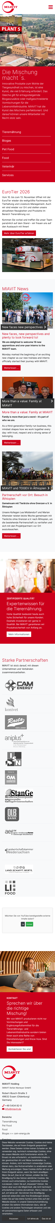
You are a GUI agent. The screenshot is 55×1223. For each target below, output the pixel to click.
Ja (23, 924)
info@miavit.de (13, 1109)
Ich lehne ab (33, 1218)
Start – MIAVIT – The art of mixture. (9, 7)
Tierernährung (11, 132)
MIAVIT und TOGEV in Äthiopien (24, 488)
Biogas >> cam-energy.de (16, 1133)
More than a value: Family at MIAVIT (22, 403)
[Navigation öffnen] (51, 7)
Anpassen (13, 1218)
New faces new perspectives (22, 327)
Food (5, 158)
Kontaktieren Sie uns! (19, 1049)
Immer (29, 924)
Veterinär (8, 166)
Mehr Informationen (18, 634)
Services (8, 175)
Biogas (6, 140)
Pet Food (8, 149)
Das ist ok (46, 1218)
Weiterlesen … (11, 367)
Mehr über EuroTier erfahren (19, 233)
